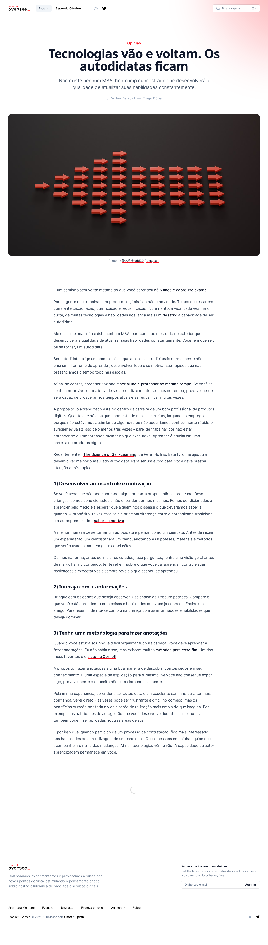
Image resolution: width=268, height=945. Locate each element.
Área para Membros (21, 907)
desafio (169, 315)
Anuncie (116, 907)
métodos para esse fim (176, 650)
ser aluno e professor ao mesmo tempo (155, 384)
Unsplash (152, 260)
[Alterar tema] (96, 8)
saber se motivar (109, 520)
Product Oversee (19, 917)
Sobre (137, 907)
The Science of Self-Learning (109, 454)
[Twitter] (104, 8)
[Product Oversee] (19, 8)
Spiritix (80, 917)
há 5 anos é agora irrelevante (180, 290)
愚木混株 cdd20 (133, 260)
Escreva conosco (92, 907)
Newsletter (67, 907)
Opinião (134, 43)
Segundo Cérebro (68, 8)
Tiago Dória (152, 98)
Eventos (47, 907)
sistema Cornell (102, 656)
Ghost (68, 917)
